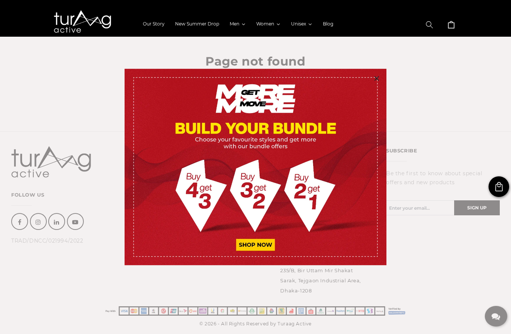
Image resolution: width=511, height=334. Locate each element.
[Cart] (451, 24)
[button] (429, 24)
